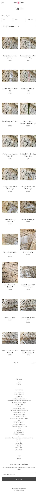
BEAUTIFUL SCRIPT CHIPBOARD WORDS (19, 401)
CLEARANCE (19, 450)
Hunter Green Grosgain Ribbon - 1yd (28, 122)
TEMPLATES (19, 444)
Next (33, 363)
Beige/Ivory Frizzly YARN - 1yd (10, 188)
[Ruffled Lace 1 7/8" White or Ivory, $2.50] (28, 272)
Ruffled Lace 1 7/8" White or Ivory (28, 286)
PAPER (19, 436)
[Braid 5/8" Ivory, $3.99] (10, 305)
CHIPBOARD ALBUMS (19, 408)
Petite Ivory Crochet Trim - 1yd (10, 155)
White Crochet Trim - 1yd (10, 90)
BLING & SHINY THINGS (19, 403)
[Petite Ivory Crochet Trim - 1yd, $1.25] (10, 141)
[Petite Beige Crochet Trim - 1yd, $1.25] (28, 141)
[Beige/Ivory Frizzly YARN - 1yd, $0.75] (10, 174)
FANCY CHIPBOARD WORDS (19, 426)
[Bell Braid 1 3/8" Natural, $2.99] (10, 272)
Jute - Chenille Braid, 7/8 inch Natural (28, 351)
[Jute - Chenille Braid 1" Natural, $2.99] (10, 337)
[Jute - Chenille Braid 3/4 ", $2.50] (28, 305)
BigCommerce (22, 488)
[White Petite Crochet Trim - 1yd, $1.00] (28, 43)
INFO (19, 382)
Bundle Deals (19, 404)
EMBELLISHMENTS (19, 422)
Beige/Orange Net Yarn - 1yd (10, 57)
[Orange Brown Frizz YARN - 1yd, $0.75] (28, 174)
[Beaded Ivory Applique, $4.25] (10, 206)
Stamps (19, 440)
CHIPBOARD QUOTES (19, 412)
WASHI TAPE (19, 448)
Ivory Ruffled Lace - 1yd (10, 253)
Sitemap (19, 384)
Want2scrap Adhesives (19, 399)
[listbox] (13, 26)
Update (30, 19)
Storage (19, 442)
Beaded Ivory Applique (10, 220)
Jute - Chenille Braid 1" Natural (10, 351)
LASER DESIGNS (19, 432)
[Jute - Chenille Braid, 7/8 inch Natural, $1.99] (28, 337)
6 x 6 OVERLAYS (19, 393)
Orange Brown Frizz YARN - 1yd (28, 188)
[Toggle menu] (2, 2)
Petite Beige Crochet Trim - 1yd (28, 155)
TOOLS (19, 446)
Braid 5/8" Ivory (10, 318)
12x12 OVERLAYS (19, 395)
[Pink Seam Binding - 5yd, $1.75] (28, 76)
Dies (19, 420)
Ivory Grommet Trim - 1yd (10, 122)
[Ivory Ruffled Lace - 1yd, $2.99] (10, 239)
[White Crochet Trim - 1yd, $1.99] (10, 76)
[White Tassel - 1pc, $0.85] (28, 206)
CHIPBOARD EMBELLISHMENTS (19, 410)
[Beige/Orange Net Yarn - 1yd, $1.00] (10, 43)
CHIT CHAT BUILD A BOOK (19, 416)
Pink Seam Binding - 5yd (28, 90)
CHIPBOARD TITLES (19, 414)
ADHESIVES (19, 397)
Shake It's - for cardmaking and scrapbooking (19, 438)
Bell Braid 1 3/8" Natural (9, 286)
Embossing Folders (19, 424)
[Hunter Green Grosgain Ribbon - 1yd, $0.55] (28, 108)
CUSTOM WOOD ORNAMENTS (19, 418)
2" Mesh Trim (28, 252)
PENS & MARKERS (19, 434)
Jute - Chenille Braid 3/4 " (28, 319)
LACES (19, 430)
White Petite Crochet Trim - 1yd (28, 57)
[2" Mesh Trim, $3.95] (28, 239)
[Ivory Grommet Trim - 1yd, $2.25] (10, 108)
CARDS (19, 406)
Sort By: (5, 26)
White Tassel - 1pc (28, 219)
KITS (19, 428)
